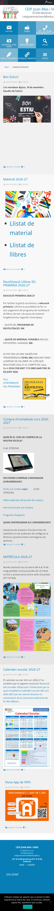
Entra (49, 2)
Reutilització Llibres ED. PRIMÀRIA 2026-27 (19, 283)
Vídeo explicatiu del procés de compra (23, 500)
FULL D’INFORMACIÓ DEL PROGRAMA (11, 383)
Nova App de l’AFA (18, 782)
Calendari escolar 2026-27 (21, 669)
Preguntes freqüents (14, 515)
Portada (17, 166)
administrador (12, 82)
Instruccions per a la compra (18, 507)
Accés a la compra (15, 489)
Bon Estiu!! (10, 77)
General (9, 166)
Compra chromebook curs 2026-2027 (26, 421)
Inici (6, 67)
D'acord (27, 907)
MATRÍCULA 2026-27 (17, 557)
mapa (21, 864)
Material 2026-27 (15, 179)
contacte (31, 864)
